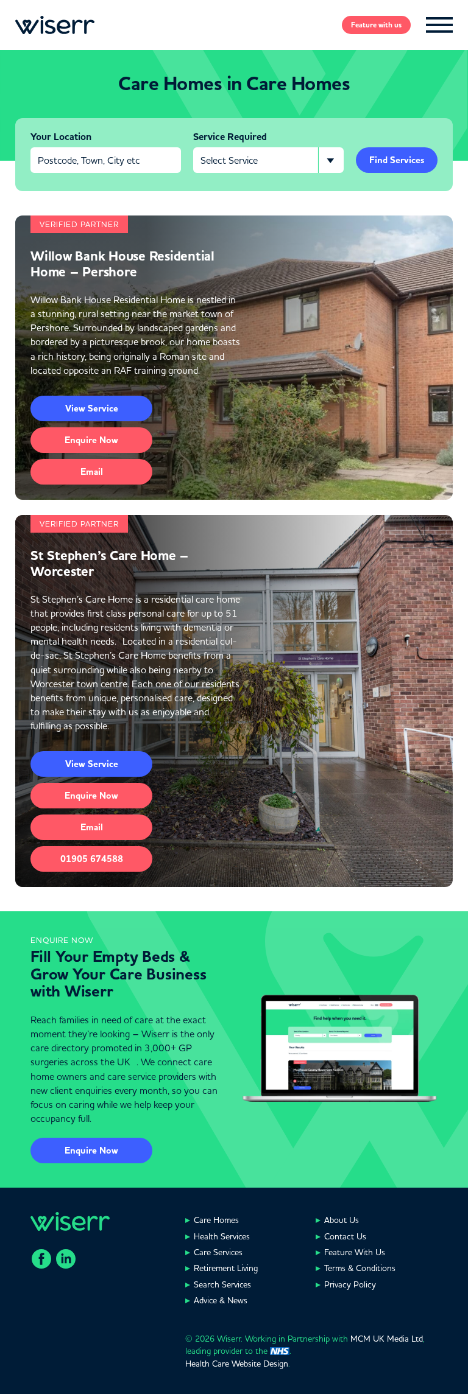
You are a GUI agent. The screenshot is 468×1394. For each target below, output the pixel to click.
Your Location (60, 137)
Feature (376, 25)
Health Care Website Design (236, 1363)
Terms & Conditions (359, 1268)
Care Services (218, 1252)
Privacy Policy (350, 1284)
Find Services (396, 160)
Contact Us (345, 1236)
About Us (341, 1219)
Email (91, 472)
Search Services (222, 1284)
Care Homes (216, 1219)
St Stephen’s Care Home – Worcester (109, 564)
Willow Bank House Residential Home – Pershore (122, 264)
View (91, 408)
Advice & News (220, 1300)
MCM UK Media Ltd (386, 1338)
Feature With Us (354, 1252)
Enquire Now (91, 1150)
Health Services (222, 1236)
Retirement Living (226, 1268)
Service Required (230, 137)
